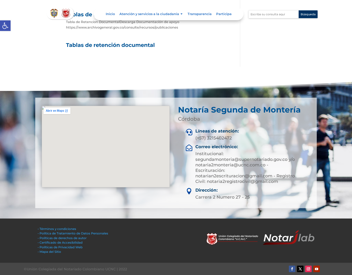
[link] (5, 25)
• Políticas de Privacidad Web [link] (60, 247)
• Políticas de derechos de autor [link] (62, 238)
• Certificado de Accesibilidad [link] (60, 242)
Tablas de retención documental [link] (110, 45)
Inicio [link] (110, 14)
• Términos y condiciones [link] (57, 229)
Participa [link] (224, 14)
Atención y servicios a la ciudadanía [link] (149, 14)
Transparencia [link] (200, 14)
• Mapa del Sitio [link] (50, 252)
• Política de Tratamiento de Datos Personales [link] (73, 233)
